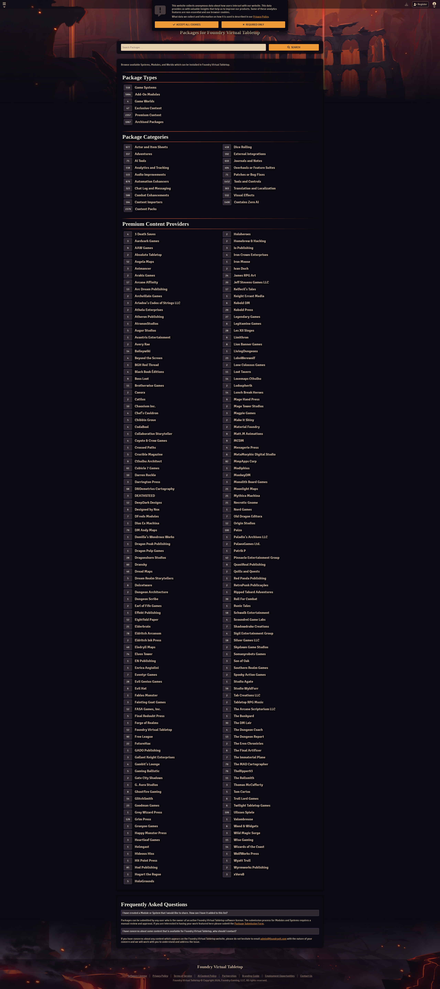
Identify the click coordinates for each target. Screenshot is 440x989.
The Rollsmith (244, 778)
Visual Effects (244, 195)
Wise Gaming (243, 840)
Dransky (141, 564)
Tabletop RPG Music (248, 702)
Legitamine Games (247, 323)
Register (422, 4)
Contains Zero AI (246, 202)
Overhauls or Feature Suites (254, 168)
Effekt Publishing (148, 613)
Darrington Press (147, 482)
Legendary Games (247, 317)
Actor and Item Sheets (151, 147)
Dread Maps (143, 571)
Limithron (241, 337)
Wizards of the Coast (249, 847)
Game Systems (145, 87)
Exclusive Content (148, 108)
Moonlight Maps (246, 489)
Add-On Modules (147, 94)
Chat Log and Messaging (153, 188)
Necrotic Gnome (246, 502)
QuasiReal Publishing (250, 564)
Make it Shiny (244, 420)
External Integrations (250, 154)
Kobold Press (243, 310)
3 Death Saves (145, 234)
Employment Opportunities (280, 975)
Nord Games (243, 509)
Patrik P (240, 551)
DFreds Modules (147, 516)
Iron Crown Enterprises (251, 255)
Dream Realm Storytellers (154, 578)
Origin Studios (244, 523)
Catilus (140, 399)
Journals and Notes (248, 161)
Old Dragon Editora (248, 516)
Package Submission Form (249, 923)
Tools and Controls (247, 181)
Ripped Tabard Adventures (253, 592)
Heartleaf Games (147, 840)
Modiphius (242, 468)
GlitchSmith (144, 798)
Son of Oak (241, 661)
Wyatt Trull (242, 860)
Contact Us (306, 975)
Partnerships (229, 975)
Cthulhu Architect (148, 461)
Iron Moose (242, 262)
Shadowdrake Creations (251, 626)
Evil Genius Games (148, 681)
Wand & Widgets (246, 826)
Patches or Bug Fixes (249, 174)
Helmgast (142, 847)
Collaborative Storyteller (153, 434)
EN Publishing (145, 661)
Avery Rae (142, 344)
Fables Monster (146, 695)
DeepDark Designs (148, 502)
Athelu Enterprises (149, 310)
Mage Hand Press (247, 399)
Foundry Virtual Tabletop (153, 730)
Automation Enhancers (152, 181)
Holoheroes (242, 234)
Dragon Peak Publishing (152, 544)
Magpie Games (245, 413)
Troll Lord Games (246, 798)
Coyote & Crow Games (151, 440)
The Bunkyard (244, 716)
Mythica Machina (247, 496)
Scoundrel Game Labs (250, 619)
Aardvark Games (147, 241)
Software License (137, 975)
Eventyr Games (146, 675)
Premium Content (148, 115)
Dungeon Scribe (146, 599)
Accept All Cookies (188, 24)
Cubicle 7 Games (147, 468)
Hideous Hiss (144, 854)
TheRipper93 (243, 771)
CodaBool (142, 427)
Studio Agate (243, 681)
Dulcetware (143, 585)
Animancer (143, 268)
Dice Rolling (243, 147)
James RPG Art (245, 275)
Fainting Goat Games (150, 702)
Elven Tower (143, 654)
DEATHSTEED (145, 496)
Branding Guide (250, 975)
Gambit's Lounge (147, 764)
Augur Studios (145, 330)
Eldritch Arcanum (148, 633)
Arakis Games (145, 275)
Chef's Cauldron (146, 413)
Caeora (140, 392)
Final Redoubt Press (149, 716)
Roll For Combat (245, 599)
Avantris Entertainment (152, 337)
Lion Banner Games (248, 344)
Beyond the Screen (148, 358)
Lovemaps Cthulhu (247, 379)
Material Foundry (247, 427)
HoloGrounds (144, 881)
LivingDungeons (246, 351)
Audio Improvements (150, 174)
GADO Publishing (148, 750)
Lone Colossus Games (249, 365)
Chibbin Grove (145, 420)
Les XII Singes (244, 330)
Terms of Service (183, 975)
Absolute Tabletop (148, 255)
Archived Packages (149, 122)
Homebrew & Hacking (250, 241)
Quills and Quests (247, 571)
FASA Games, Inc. (148, 709)
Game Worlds (144, 101)
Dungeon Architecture (151, 592)
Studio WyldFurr (246, 688)
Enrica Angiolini (147, 668)
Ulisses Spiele (244, 812)
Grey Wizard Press (148, 812)
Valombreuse (243, 819)
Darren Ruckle (145, 475)
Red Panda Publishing (250, 578)
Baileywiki (142, 351)
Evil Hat (141, 688)
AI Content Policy (207, 975)
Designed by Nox (147, 509)
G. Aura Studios (146, 785)
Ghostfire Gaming (148, 792)
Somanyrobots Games (250, 654)
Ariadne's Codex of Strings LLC (157, 303)
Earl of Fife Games (148, 606)
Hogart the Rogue (148, 874)
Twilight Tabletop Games (252, 805)
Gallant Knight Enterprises (155, 757)
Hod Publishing (146, 867)
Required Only (254, 24)
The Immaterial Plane (249, 757)
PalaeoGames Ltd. (247, 544)
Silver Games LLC (246, 640)
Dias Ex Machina (147, 523)
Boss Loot (142, 379)
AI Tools (140, 161)
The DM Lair (242, 723)
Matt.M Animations (248, 434)
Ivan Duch (241, 268)
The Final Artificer (247, 750)
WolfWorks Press (246, 854)
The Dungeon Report (249, 736)
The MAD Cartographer (251, 764)
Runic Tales (242, 606)
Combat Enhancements (152, 195)
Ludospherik (243, 385)
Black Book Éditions (149, 372)
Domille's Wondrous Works (154, 537)
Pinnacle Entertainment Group (256, 558)
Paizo (238, 530)
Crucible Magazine (149, 454)
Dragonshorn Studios (150, 558)
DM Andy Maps (146, 530)
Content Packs (146, 209)
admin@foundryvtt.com (273, 938)
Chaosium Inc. (145, 406)
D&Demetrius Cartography (154, 489)
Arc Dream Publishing (151, 289)
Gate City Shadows (149, 778)
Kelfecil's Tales (245, 289)
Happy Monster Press (151, 833)
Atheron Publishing (149, 317)
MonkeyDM (242, 475)
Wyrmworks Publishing (251, 867)
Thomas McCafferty (248, 785)
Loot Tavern (242, 372)
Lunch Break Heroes (248, 392)
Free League (144, 736)
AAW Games (144, 248)
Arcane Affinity (146, 282)
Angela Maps (144, 262)
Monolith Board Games (250, 482)
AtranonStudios (146, 323)
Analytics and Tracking (152, 168)
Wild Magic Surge (247, 833)
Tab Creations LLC (247, 695)
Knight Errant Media (249, 296)
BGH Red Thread (147, 365)
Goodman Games (147, 805)
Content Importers (148, 202)
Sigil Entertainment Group (253, 633)
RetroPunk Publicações (251, 585)
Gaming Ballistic (147, 771)
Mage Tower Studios (248, 406)
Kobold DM (242, 303)
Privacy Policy (260, 16)
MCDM (239, 440)
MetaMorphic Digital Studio (255, 454)
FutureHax (143, 743)
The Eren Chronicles (248, 743)
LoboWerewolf (244, 358)
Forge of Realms (146, 723)
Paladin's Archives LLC (251, 537)
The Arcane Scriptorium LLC (254, 709)
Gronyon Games (146, 826)
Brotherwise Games (149, 385)
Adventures (143, 154)
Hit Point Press (146, 860)
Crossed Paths (145, 447)
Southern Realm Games (251, 668)
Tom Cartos (242, 792)
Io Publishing (243, 248)
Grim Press (143, 819)
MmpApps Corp (245, 461)
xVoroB (239, 874)
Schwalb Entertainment (251, 613)
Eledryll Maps (145, 647)
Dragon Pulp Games (149, 551)
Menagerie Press (246, 447)
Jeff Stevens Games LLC (251, 282)
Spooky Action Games (250, 675)
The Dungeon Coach (248, 730)
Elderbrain (143, 626)
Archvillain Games (148, 296)
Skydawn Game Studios (251, 647)
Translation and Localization (255, 188)
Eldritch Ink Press (148, 640)
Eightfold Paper (146, 619)
